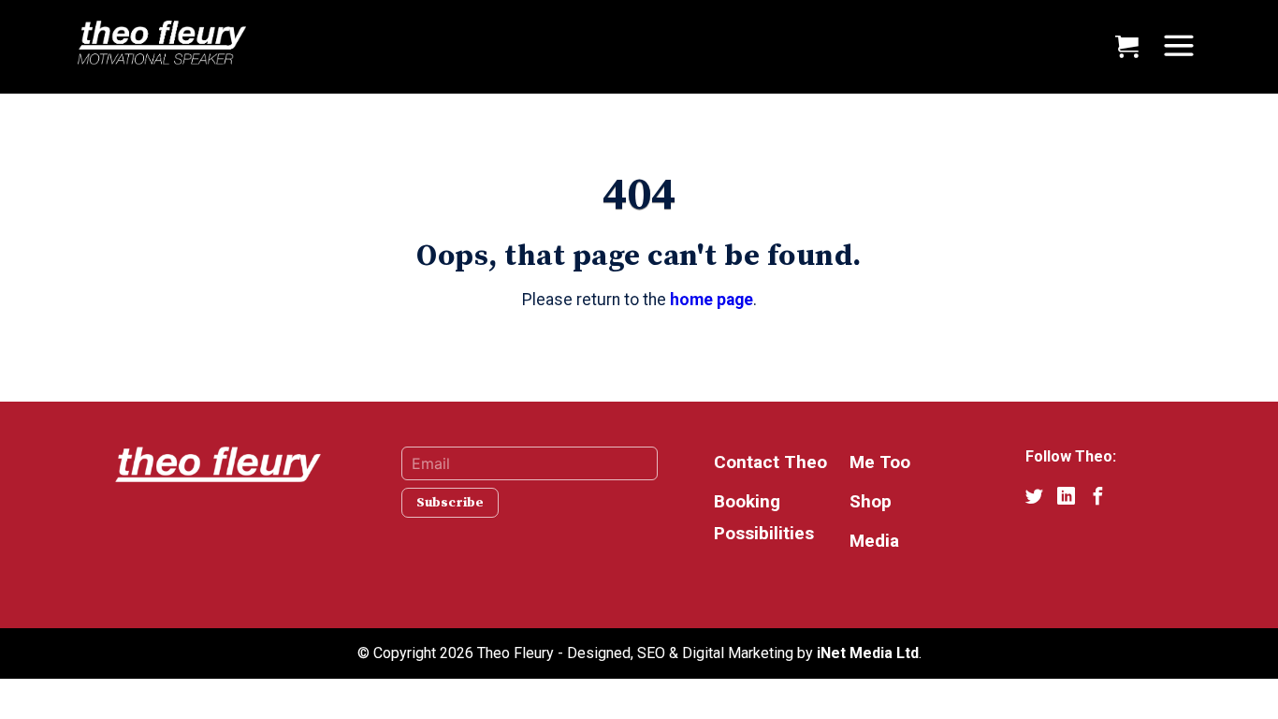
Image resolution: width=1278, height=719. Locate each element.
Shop (871, 501)
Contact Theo (770, 462)
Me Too (880, 462)
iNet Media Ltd (868, 653)
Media (874, 540)
